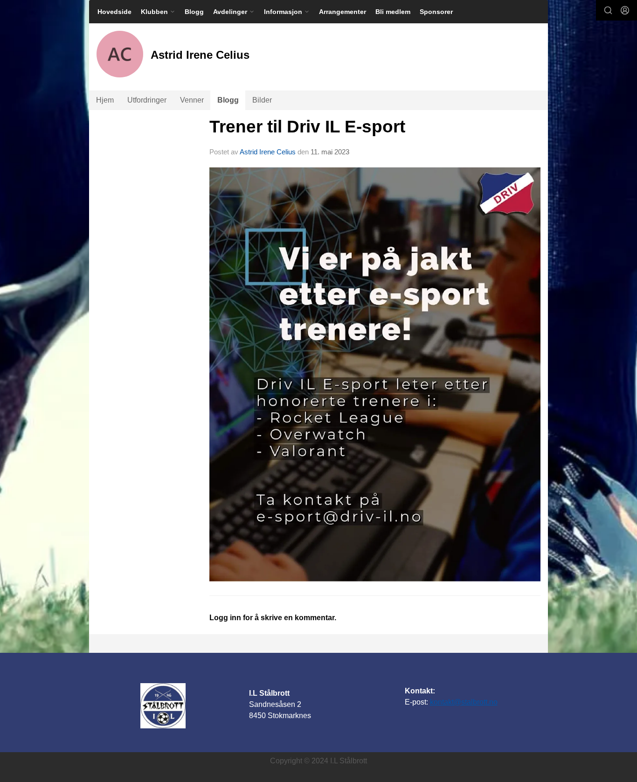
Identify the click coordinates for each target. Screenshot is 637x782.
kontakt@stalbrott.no (464, 702)
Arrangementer (342, 11)
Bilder (262, 100)
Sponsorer (436, 11)
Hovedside (114, 11)
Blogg (194, 11)
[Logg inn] (624, 10)
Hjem (105, 100)
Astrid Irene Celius (268, 152)
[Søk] (608, 10)
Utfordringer (146, 100)
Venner (192, 100)
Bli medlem (392, 11)
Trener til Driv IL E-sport (307, 126)
